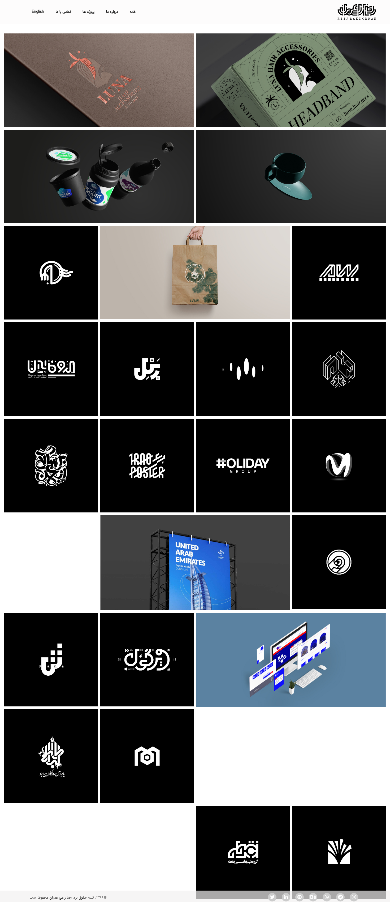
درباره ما (112, 12)
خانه (133, 12)
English (38, 12)
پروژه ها (88, 12)
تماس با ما (63, 12)
